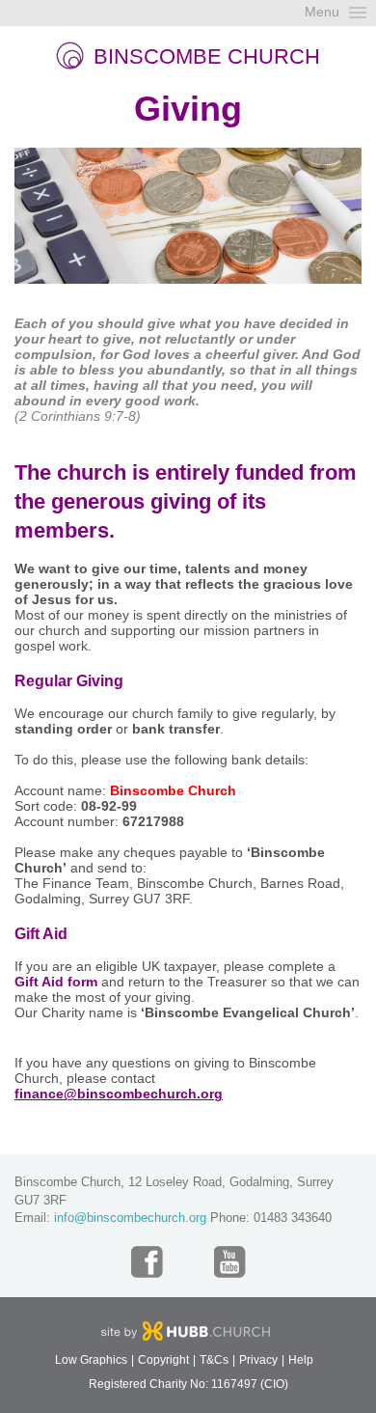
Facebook (147, 1262)
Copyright (163, 1360)
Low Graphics (91, 1360)
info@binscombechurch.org (130, 1217)
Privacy (258, 1360)
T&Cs (214, 1360)
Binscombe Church (207, 56)
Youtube (230, 1262)
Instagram (188, 1262)
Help (300, 1360)
